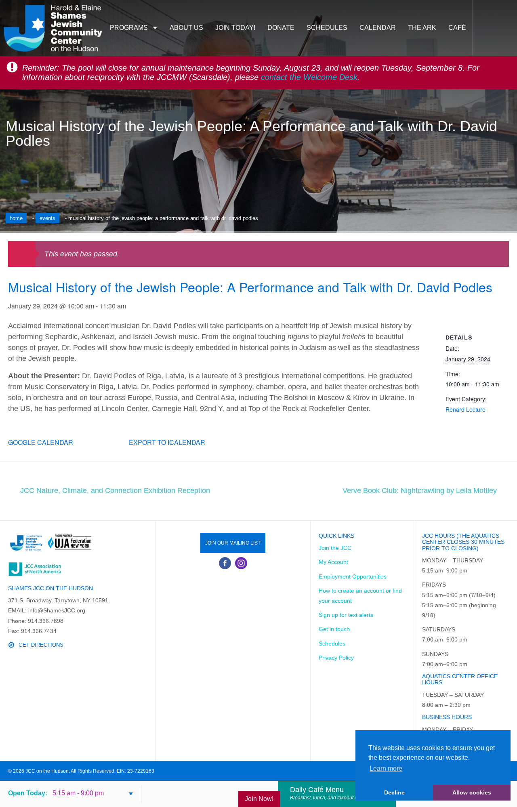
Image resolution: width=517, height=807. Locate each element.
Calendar (377, 27)
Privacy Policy (336, 657)
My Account (333, 562)
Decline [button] (394, 792)
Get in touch (334, 629)
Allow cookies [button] (471, 792)
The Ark (422, 27)
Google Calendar (40, 442)
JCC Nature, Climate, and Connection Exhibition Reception (115, 490)
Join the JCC (335, 548)
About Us (186, 27)
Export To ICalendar (167, 442)
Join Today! (235, 27)
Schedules (327, 27)
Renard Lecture (465, 409)
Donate (280, 27)
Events (47, 218)
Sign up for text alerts (346, 615)
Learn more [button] (386, 768)
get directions (41, 645)
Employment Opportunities (353, 576)
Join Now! (259, 798)
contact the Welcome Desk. (310, 77)
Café (457, 27)
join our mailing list (233, 543)
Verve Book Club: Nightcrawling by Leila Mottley (420, 490)
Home (16, 218)
